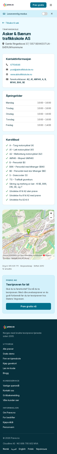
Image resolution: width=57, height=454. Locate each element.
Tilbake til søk (12, 23)
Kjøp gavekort (10, 363)
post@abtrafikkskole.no (21, 69)
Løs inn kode (9, 368)
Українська (41, 449)
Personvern (8, 427)
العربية (14, 449)
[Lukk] (51, 13)
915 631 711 (14, 266)
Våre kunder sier (11, 400)
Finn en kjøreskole (12, 358)
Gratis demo (8, 353)
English (22, 449)
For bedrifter (9, 417)
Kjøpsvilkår (8, 422)
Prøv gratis (38, 5)
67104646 (15, 64)
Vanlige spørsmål (11, 385)
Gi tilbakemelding (11, 395)
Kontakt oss (8, 390)
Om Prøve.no (9, 412)
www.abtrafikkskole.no (21, 74)
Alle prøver (8, 349)
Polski (31, 449)
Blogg (6, 373)
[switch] (45, 13)
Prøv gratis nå (28, 306)
